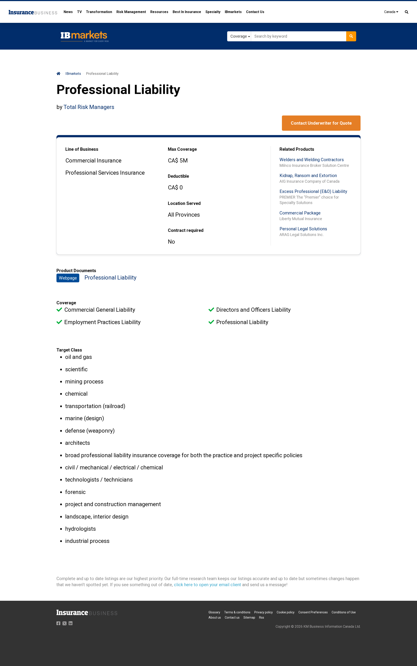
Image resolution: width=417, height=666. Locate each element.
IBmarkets (233, 12)
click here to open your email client (207, 584)
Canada (390, 12)
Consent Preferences (313, 612)
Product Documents (76, 270)
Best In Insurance (187, 12)
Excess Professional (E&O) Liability (313, 191)
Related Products (297, 149)
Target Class (69, 350)
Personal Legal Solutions (303, 228)
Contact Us (255, 12)
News (68, 12)
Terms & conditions (237, 612)
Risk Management (131, 12)
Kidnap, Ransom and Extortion (308, 175)
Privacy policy (263, 612)
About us (214, 617)
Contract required (186, 230)
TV (79, 12)
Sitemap (249, 617)
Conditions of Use (344, 612)
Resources (159, 12)
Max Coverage (182, 149)
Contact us (232, 617)
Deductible (178, 176)
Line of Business (81, 149)
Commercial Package (300, 213)
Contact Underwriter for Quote (321, 123)
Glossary (214, 612)
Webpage (68, 278)
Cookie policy (286, 612)
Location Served (184, 203)
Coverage (66, 302)
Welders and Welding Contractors (312, 159)
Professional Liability (110, 277)
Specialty (212, 12)
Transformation (99, 12)
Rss (261, 617)
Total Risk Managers (88, 107)
